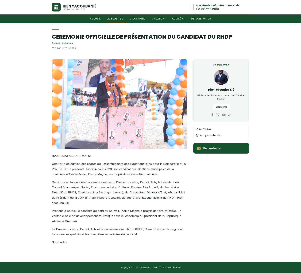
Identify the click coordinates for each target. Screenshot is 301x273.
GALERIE (157, 18)
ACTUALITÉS (115, 18)
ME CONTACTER (201, 18)
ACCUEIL (95, 18)
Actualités (67, 43)
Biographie (221, 107)
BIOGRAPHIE (137, 18)
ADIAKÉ (176, 18)
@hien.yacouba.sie (208, 135)
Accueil (56, 43)
